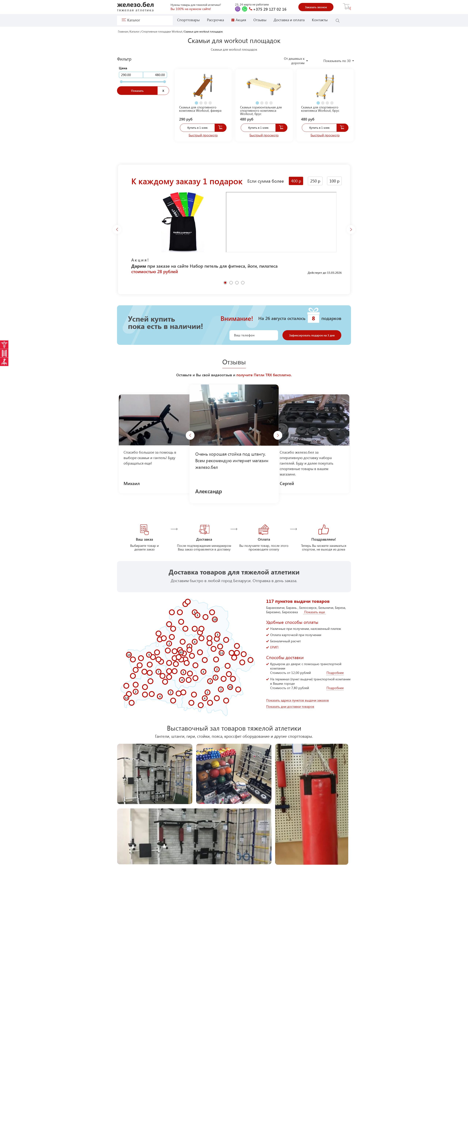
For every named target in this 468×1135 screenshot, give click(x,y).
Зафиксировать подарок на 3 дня (312, 335)
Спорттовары (188, 20)
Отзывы (259, 20)
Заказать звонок (316, 7)
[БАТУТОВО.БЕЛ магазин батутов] (4, 362)
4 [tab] (209, 101)
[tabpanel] (203, 88)
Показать (137, 91)
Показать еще (314, 612)
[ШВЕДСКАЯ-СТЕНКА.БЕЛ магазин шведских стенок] (4, 353)
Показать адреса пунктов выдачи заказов (297, 700)
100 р (334, 181)
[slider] (121, 81)
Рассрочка (215, 20)
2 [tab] (200, 101)
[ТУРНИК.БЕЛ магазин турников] (4, 344)
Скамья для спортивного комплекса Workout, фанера (200, 108)
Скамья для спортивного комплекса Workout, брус (320, 108)
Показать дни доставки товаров (290, 706)
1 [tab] (196, 101)
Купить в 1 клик (197, 127)
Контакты (320, 20)
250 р (315, 181)
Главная (123, 31)
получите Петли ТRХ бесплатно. (264, 374)
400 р (296, 181)
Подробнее (335, 673)
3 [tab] (205, 101)
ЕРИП (274, 647)
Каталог (135, 31)
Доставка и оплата (289, 20)
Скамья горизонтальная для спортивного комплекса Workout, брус (261, 110)
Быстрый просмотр (203, 135)
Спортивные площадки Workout (161, 31)
